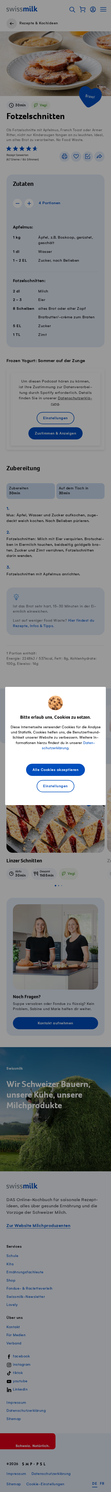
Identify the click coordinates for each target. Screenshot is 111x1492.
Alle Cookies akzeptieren (55, 770)
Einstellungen (55, 786)
